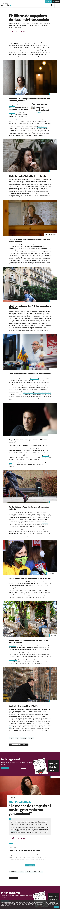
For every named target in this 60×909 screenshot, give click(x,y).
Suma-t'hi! (4, 767)
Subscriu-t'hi (48, 1)
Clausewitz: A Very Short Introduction (17, 716)
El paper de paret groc (18, 257)
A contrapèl (40, 184)
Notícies (11, 11)
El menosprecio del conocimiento (16, 585)
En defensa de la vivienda (32, 313)
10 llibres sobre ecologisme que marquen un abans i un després (43, 108)
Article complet (30, 865)
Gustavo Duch (12, 645)
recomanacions (23, 738)
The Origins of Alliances (32, 711)
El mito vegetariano (31, 656)
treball (40, 871)
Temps (35, 871)
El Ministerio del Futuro (42, 132)
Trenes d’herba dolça (42, 126)
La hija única (44, 260)
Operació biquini (22, 179)
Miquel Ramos (22, 445)
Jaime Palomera (13, 311)
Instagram (11, 738)
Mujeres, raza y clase (46, 195)
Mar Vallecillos (29, 871)
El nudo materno (44, 248)
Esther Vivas (16, 246)
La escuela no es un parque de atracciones (26, 583)
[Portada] (6, 4)
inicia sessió (23, 767)
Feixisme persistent (39, 450)
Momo (22, 594)
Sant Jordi (31, 738)
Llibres (17, 738)
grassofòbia (40, 533)
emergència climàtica (13, 871)
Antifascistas (38, 445)
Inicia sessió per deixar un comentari (19, 744)
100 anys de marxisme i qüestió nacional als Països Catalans (30, 387)
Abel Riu (26, 709)
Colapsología (12, 112)
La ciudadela (45, 523)
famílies (21, 871)
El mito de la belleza (33, 188)
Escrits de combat (34, 378)
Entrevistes (12, 797)
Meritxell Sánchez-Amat (28, 514)
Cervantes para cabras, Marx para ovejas (22, 649)
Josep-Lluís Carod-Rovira (15, 377)
